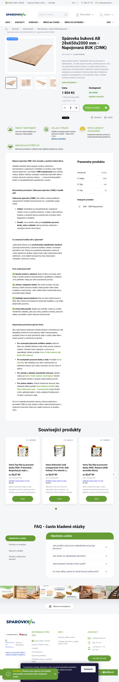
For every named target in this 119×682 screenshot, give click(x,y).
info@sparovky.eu (98, 638)
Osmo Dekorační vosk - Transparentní (33, 389)
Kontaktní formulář (99, 658)
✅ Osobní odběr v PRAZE (14, 3)
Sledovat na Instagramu (61, 606)
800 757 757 (96, 643)
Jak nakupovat (37, 652)
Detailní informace (69, 82)
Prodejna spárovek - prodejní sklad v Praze (68, 643)
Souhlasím (88, 669)
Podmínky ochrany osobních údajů (42, 660)
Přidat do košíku (92, 108)
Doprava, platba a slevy (66, 637)
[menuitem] (9, 22)
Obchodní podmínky (39, 656)
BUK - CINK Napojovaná (93, 206)
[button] (56, 508)
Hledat (65, 15)
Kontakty (51, 3)
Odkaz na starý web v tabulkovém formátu (15, 654)
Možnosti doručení (96, 96)
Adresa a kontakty (58, 139)
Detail (23, 499)
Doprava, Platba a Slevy (36, 3)
